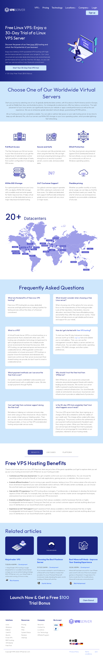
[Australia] (76, 644)
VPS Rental (9, 643)
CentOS (8, 632)
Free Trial (9, 645)
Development (23, 564)
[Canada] (79, 644)
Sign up (92, 12)
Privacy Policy (74, 652)
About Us (41, 624)
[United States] (71, 644)
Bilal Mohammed (79, 583)
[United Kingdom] (73, 644)
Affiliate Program (43, 635)
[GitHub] (73, 641)
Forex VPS (9, 638)
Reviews (24, 635)
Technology (57, 7)
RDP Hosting (10, 640)
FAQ (22, 630)
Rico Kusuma (14, 580)
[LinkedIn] (70, 641)
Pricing (45, 7)
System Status (26, 632)
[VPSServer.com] (80, 623)
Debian (8, 630)
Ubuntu (8, 635)
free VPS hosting (83, 330)
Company (83, 7)
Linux (7, 624)
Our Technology (43, 632)
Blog (22, 627)
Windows (9, 627)
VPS (37, 7)
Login (94, 7)
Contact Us (41, 627)
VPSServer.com (15, 10)
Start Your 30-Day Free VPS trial (26, 68)
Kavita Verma (46, 583)
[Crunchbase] (76, 641)
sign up (77, 338)
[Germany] (82, 644)
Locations (70, 7)
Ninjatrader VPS (12, 559)
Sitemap (24, 638)
